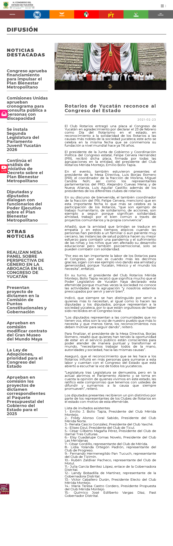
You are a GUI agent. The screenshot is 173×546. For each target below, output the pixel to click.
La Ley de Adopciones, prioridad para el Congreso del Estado (25, 358)
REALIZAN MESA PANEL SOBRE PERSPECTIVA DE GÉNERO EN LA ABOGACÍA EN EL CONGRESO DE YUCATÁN (25, 264)
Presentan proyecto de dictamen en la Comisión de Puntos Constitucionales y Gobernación (27, 299)
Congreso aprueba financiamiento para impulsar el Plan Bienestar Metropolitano (27, 79)
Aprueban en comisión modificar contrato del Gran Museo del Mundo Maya (27, 330)
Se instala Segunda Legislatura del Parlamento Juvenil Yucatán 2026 (24, 139)
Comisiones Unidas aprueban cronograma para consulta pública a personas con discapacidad (27, 108)
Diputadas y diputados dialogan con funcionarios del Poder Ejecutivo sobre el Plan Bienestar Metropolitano (24, 206)
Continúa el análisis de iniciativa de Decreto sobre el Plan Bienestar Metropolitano (25, 170)
